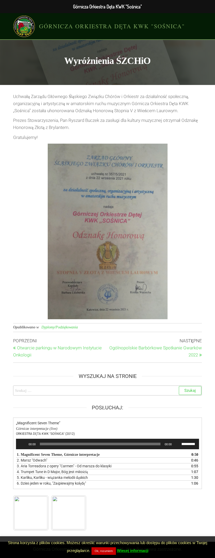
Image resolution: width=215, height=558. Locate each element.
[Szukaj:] (107, 391)
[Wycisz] (177, 444)
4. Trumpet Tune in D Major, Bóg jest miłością (52, 472)
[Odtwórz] (22, 444)
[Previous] (24, 513)
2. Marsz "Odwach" (32, 460)
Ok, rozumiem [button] (104, 550)
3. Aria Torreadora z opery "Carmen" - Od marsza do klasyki (64, 466)
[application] (107, 444)
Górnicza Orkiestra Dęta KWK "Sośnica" (112, 26)
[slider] (189, 443)
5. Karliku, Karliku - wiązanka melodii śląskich (52, 477)
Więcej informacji (132, 550)
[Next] (75, 513)
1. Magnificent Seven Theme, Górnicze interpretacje (58, 455)
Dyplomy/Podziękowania (59, 327)
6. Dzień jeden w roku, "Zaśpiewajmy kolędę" (51, 483)
